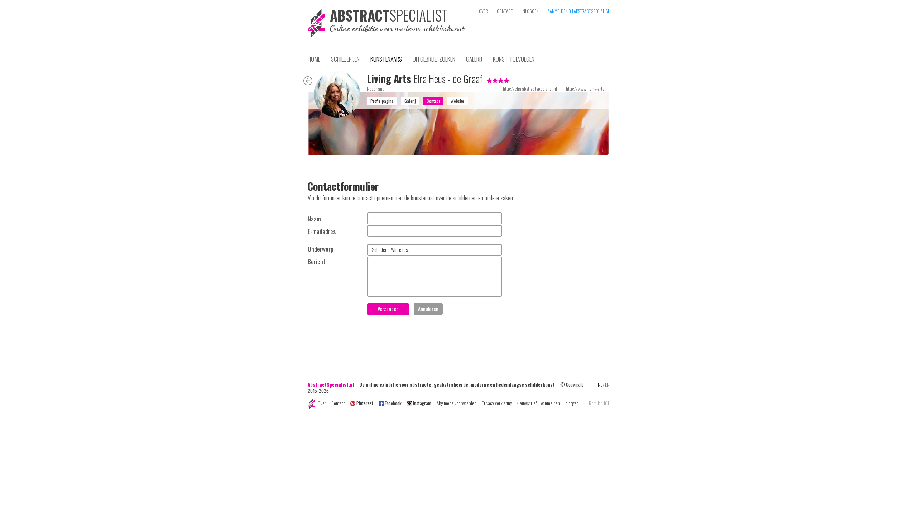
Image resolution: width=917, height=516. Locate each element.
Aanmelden (550, 403)
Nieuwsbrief (526, 403)
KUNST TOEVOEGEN (513, 58)
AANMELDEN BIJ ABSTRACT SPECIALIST (578, 11)
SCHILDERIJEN (345, 58)
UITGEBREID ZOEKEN (434, 58)
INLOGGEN (530, 11)
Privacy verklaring (497, 403)
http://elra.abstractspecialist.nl (530, 88)
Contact (338, 403)
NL (600, 385)
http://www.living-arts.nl (587, 88)
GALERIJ (474, 58)
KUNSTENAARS (386, 58)
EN (607, 385)
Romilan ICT (599, 403)
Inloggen (571, 403)
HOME (314, 58)
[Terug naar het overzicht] (307, 82)
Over (322, 403)
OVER (483, 11)
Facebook (393, 403)
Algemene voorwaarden (456, 403)
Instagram (422, 403)
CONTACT (505, 11)
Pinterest (364, 403)
